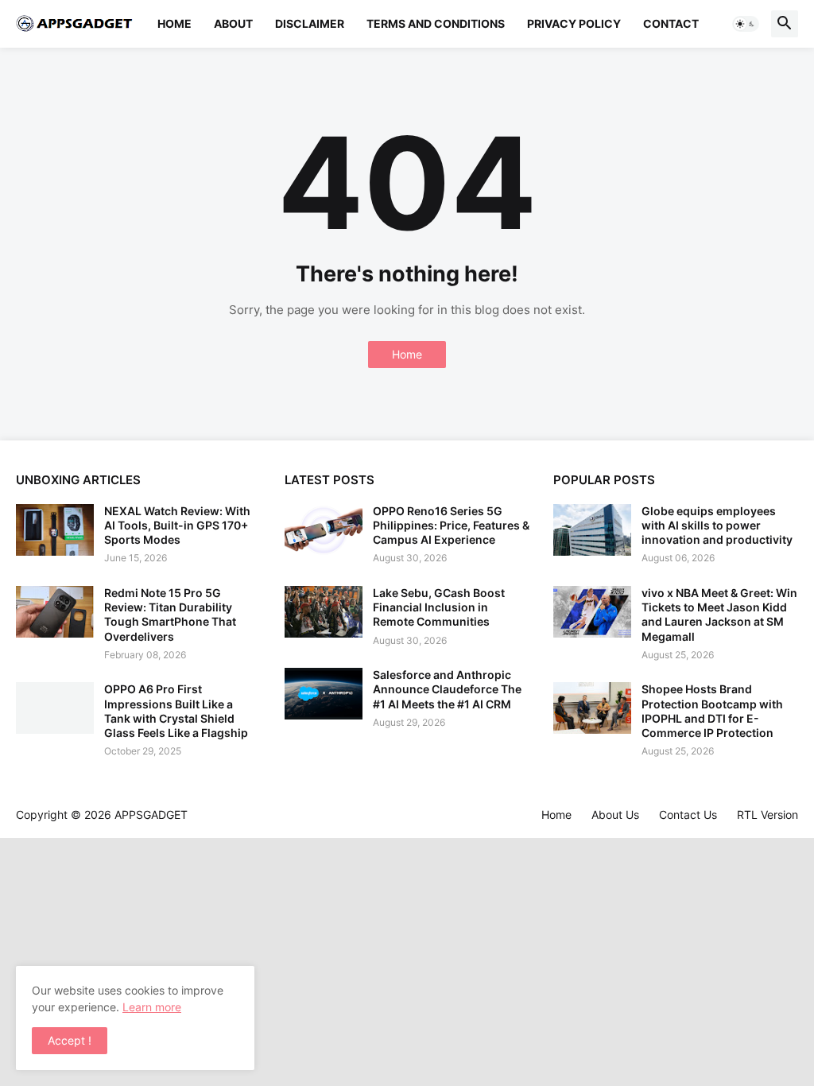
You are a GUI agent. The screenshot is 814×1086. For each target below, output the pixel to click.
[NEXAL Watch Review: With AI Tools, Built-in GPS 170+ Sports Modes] (55, 530)
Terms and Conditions (435, 23)
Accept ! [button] (69, 1040)
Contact (671, 23)
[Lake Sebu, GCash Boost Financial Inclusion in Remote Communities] (323, 612)
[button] (745, 24)
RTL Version (767, 814)
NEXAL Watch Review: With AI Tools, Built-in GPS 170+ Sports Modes (177, 525)
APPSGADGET (151, 814)
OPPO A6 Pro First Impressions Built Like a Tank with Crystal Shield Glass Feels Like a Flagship (176, 710)
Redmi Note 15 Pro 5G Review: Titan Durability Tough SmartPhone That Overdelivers (170, 614)
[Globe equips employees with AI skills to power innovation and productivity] (592, 530)
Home (174, 23)
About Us (615, 814)
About (233, 23)
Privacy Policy (574, 23)
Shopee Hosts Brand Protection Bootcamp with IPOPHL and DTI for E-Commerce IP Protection (712, 710)
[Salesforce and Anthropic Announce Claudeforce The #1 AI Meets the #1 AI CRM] (323, 693)
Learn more (151, 1007)
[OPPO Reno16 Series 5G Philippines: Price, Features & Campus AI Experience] (323, 530)
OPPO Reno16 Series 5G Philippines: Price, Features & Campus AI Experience (451, 525)
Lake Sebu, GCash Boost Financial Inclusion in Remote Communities (439, 607)
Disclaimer (309, 23)
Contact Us (688, 814)
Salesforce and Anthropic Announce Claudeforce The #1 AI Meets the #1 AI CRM (447, 689)
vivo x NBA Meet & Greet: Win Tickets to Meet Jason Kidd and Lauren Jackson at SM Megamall (719, 614)
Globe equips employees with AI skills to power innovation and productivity (717, 525)
